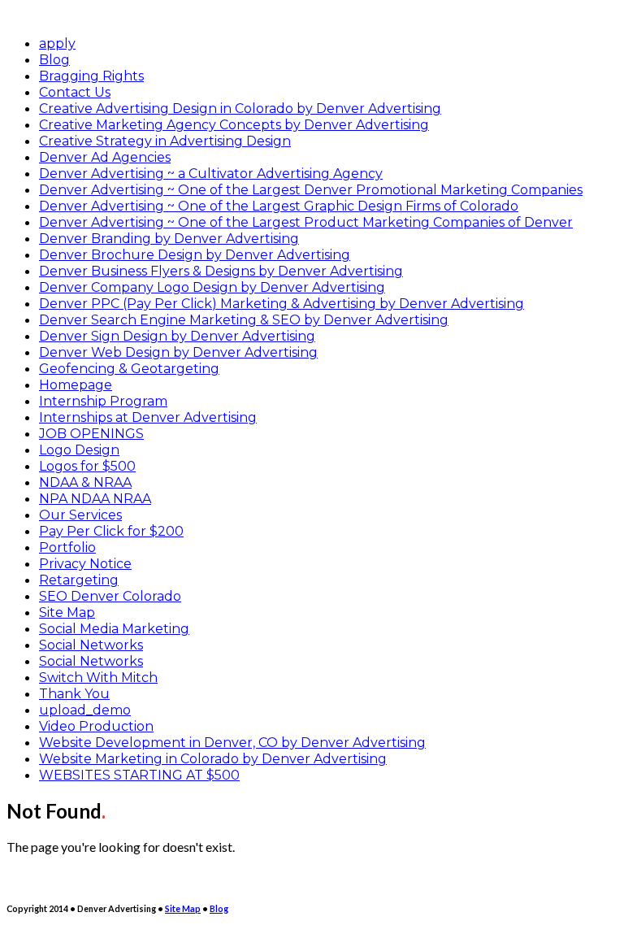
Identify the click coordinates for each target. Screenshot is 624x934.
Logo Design (79, 450)
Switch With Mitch (98, 677)
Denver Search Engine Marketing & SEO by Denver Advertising (243, 320)
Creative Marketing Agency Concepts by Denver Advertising (234, 124)
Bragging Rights (91, 76)
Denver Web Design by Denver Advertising (178, 352)
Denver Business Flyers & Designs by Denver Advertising (221, 271)
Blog (54, 59)
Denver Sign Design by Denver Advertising (177, 336)
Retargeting (79, 580)
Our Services (80, 515)
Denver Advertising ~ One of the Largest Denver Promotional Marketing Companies (311, 190)
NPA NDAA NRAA (95, 498)
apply (57, 43)
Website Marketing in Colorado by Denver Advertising (213, 759)
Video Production (96, 726)
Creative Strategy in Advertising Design (165, 141)
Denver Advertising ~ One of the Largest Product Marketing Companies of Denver (306, 222)
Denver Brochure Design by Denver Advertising (194, 255)
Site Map (67, 612)
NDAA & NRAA (85, 482)
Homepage (75, 385)
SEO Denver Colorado (110, 596)
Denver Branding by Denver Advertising (169, 238)
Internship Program (103, 401)
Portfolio (67, 547)
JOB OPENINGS (91, 433)
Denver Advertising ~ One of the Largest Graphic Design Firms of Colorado (278, 206)
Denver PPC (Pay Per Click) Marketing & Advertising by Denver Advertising (281, 303)
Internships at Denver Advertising (148, 417)
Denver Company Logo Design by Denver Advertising (212, 287)
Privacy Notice (85, 563)
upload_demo (85, 710)
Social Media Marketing (114, 628)
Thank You (74, 694)
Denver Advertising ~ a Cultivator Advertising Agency (211, 173)
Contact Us (74, 92)
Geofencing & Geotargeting (129, 368)
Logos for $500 (87, 466)
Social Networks (91, 645)
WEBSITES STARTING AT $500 (139, 775)
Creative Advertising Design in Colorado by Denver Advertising (240, 108)
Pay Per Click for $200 (111, 531)
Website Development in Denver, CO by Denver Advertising (232, 742)
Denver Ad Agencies (105, 157)
